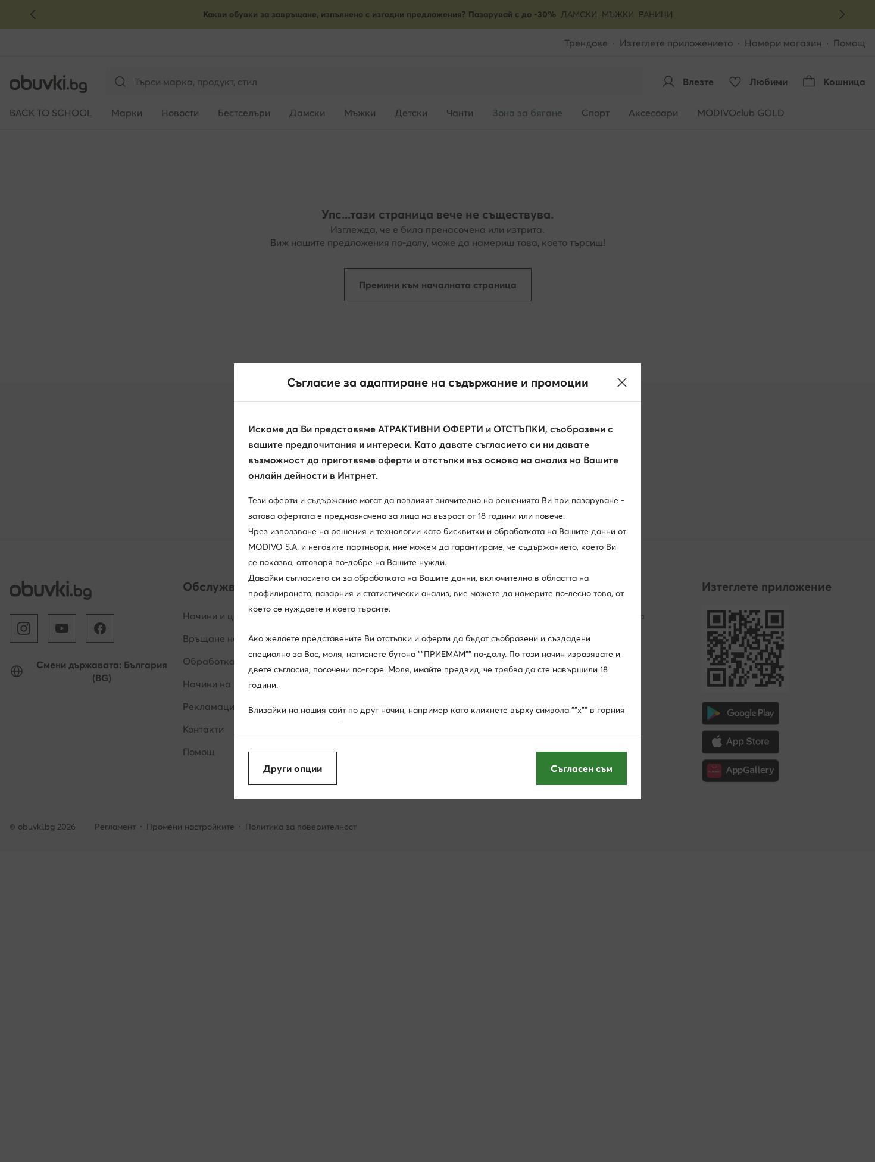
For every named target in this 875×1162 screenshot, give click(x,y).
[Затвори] (622, 382)
